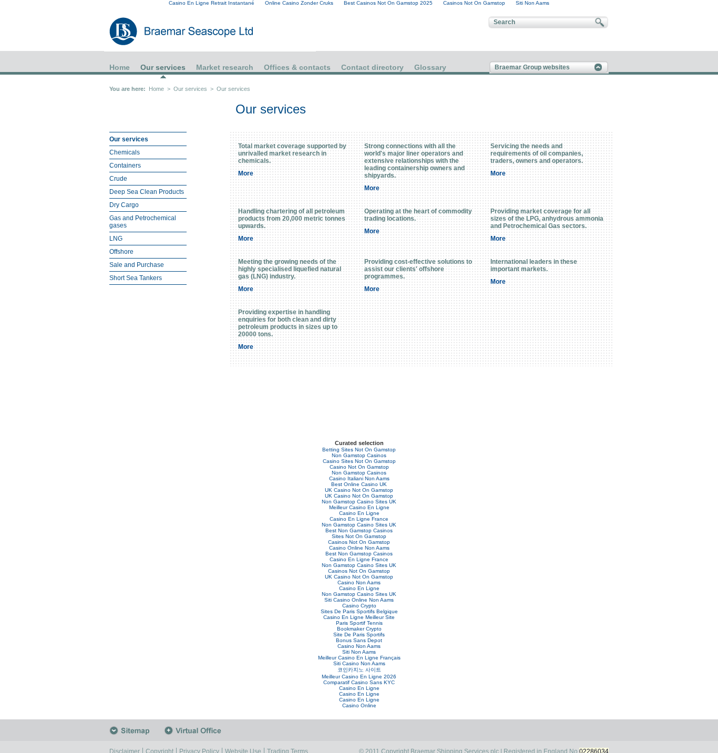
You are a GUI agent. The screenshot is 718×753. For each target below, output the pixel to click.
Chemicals (124, 152)
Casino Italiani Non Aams (359, 478)
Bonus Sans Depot (359, 640)
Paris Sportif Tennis (359, 623)
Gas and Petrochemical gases (142, 221)
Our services (163, 67)
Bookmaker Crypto (359, 629)
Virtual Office (195, 730)
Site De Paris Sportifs (359, 634)
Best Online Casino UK (359, 484)
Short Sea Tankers (135, 278)
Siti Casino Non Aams (359, 663)
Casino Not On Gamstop (359, 467)
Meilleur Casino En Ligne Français (359, 658)
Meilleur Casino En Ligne (359, 507)
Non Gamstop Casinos (359, 455)
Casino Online (359, 705)
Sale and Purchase (136, 265)
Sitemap (136, 730)
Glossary (430, 67)
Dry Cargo (124, 205)
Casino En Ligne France (359, 519)
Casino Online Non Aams (359, 548)
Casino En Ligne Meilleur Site (359, 617)
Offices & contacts (297, 67)
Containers (125, 165)
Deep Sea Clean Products (146, 191)
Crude (118, 178)
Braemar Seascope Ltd (169, 31)
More (245, 173)
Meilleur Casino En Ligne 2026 (359, 676)
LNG (115, 238)
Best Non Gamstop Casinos (359, 530)
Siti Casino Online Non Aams (359, 600)
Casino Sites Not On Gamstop (359, 461)
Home (119, 67)
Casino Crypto (359, 605)
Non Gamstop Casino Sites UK (359, 501)
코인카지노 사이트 (359, 670)
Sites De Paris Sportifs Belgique (359, 611)
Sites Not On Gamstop (359, 536)
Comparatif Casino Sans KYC (359, 682)
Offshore (121, 251)
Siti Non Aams (359, 652)
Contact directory (372, 67)
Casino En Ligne (359, 513)
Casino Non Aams (359, 582)
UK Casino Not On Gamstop (359, 490)
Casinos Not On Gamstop (359, 542)
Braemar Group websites (532, 67)
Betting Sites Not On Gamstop (359, 449)
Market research (224, 67)
